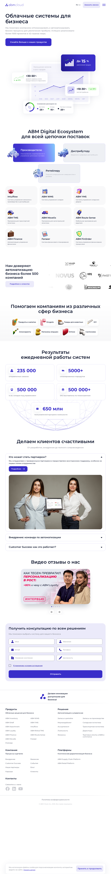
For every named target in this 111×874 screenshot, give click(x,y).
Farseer (33, 739)
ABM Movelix (10, 739)
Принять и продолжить (90, 868)
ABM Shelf (9, 723)
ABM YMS (34, 723)
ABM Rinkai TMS (37, 731)
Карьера (9, 771)
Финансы (62, 735)
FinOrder (9, 743)
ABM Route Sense (37, 735)
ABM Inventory (11, 718)
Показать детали (29, 870)
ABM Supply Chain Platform (69, 759)
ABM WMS (34, 718)
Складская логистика (92, 723)
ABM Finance (10, 735)
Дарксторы (87, 731)
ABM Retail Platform (66, 763)
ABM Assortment (12, 727)
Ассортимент (63, 727)
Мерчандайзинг (64, 723)
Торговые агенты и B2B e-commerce (94, 736)
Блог (32, 767)
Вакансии (34, 759)
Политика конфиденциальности (55, 800)
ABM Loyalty (10, 731)
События (34, 763)
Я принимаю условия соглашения (28, 666)
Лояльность (63, 731)
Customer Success (13, 763)
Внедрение (10, 759)
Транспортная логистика (93, 727)
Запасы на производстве (93, 718)
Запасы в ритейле (65, 718)
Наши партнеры (12, 767)
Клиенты (34, 771)
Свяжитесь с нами (13, 784)
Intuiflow (34, 727)
